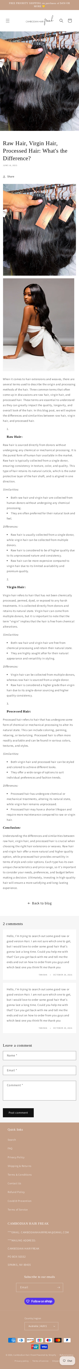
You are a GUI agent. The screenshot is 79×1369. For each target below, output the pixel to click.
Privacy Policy (16, 1157)
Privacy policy (22, 1361)
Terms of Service (18, 1209)
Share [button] (10, 176)
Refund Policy (16, 1192)
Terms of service (40, 1361)
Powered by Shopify (46, 1355)
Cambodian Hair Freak (24, 1355)
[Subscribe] (58, 1287)
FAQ (10, 1148)
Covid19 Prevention (20, 1201)
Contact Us (14, 1183)
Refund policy (66, 1355)
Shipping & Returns (19, 1166)
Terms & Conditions (20, 1174)
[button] (7, 20)
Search (12, 1139)
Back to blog (42, 903)
